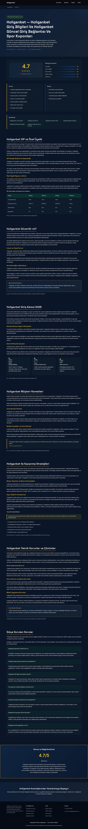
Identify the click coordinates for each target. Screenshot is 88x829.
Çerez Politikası (48, 815)
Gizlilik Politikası (48, 811)
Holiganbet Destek (30, 815)
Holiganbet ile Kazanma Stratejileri (17, 124)
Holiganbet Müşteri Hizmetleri (69, 120)
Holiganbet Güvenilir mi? (33, 120)
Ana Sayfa (58, 2)
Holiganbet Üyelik (30, 813)
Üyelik (79, 2)
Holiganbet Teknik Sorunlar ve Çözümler (34, 125)
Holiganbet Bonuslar (30, 811)
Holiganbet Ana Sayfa (30, 808)
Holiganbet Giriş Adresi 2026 (51, 120)
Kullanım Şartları (48, 808)
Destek (73, 2)
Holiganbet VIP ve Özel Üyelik (16, 120)
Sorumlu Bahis (48, 813)
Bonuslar (66, 2)
